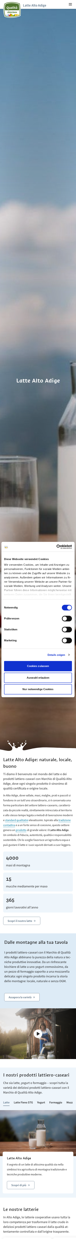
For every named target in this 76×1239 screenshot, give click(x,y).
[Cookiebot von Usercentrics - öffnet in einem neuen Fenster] (56, 546)
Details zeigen (56, 654)
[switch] (67, 618)
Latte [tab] (6, 1102)
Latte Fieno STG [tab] (23, 1102)
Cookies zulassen (38, 665)
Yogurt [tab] (41, 1102)
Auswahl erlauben (38, 677)
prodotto (21, 830)
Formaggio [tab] (55, 1102)
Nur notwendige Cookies (37, 689)
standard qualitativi (16, 820)
